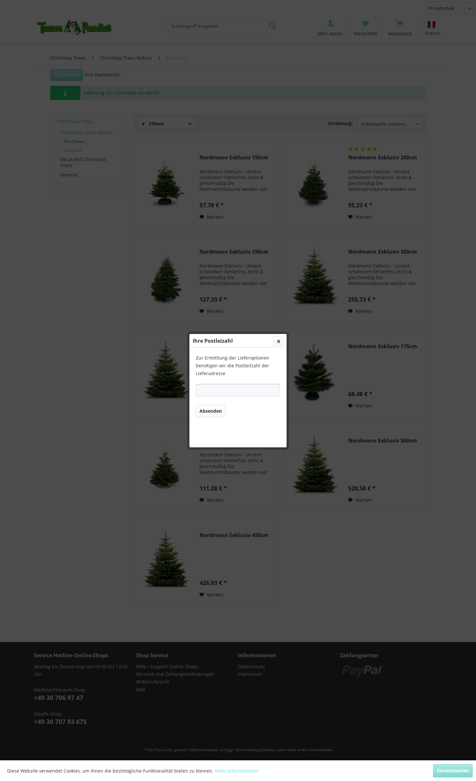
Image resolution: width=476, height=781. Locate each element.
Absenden (210, 411)
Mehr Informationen (237, 771)
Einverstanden (453, 770)
